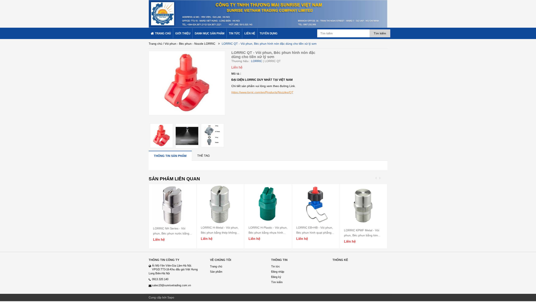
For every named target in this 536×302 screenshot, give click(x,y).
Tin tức (275, 266)
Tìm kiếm (277, 282)
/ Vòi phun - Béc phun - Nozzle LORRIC (189, 43)
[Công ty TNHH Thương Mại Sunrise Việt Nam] (268, 13)
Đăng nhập (277, 271)
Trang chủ (155, 43)
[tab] (170, 156)
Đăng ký (276, 277)
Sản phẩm (216, 271)
